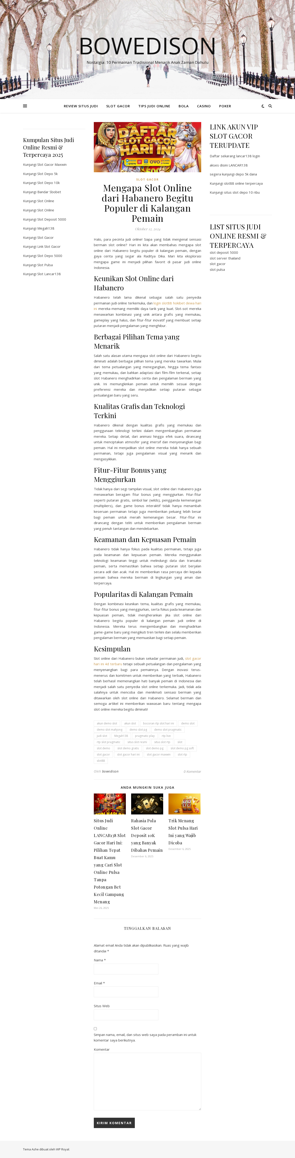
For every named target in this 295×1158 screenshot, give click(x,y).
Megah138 (45, 228)
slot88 (101, 761)
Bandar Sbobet (49, 192)
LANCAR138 (238, 165)
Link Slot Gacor (49, 246)
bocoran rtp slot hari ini (158, 723)
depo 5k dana (246, 174)
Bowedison (147, 45)
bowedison (110, 771)
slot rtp (182, 754)
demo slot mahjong (109, 730)
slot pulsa (217, 269)
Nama (100, 960)
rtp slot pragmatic (108, 742)
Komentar (102, 1049)
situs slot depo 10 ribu (242, 192)
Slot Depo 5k (47, 173)
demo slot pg (138, 730)
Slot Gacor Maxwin (52, 164)
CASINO (204, 106)
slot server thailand (225, 258)
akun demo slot (107, 723)
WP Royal (62, 1149)
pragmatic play (145, 736)
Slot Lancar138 (49, 273)
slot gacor (103, 754)
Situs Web (102, 1005)
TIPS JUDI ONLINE (154, 106)
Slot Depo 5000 (49, 255)
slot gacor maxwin (159, 754)
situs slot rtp (162, 742)
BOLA (184, 106)
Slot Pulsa (45, 265)
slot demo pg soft (182, 748)
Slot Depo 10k (48, 182)
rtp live (166, 736)
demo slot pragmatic (168, 730)
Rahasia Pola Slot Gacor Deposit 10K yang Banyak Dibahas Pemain (147, 835)
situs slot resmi (137, 742)
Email (99, 983)
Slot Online (45, 200)
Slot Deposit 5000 (51, 219)
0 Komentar (192, 771)
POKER (225, 106)
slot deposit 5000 (224, 252)
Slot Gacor (45, 237)
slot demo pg (154, 748)
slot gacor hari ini (128, 754)
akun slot (130, 723)
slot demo (103, 748)
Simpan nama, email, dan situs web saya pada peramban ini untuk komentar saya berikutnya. (145, 1037)
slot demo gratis (128, 748)
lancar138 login (248, 156)
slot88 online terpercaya (243, 183)
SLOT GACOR (118, 106)
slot (179, 742)
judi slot (102, 736)
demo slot (188, 723)
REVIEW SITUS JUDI (81, 106)
